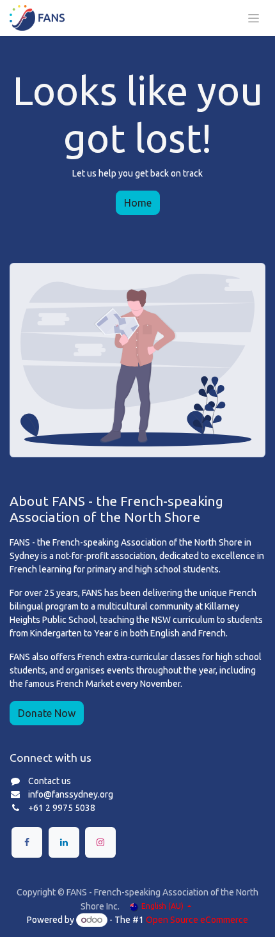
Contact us (49, 781)
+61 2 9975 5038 (61, 808)
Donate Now (46, 713)
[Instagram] (100, 842)
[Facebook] (27, 842)
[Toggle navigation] (253, 18)
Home (138, 203)
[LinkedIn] (64, 842)
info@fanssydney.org (70, 794)
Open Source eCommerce (197, 920)
